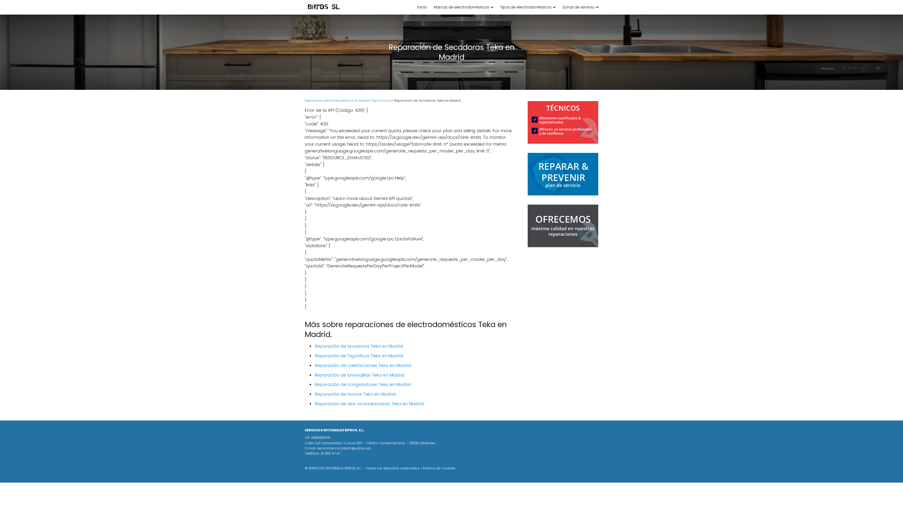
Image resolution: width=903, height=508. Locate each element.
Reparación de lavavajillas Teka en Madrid (359, 375)
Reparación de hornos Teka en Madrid (355, 394)
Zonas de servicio (578, 7)
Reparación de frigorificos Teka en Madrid (359, 356)
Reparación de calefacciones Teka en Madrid (363, 365)
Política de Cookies (439, 468)
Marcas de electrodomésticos (461, 7)
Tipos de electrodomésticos (525, 7)
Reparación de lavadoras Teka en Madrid (359, 346)
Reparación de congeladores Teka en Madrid (363, 384)
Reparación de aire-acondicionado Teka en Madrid (369, 404)
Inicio (422, 7)
